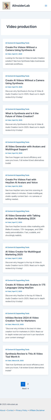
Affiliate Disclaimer (37, 410)
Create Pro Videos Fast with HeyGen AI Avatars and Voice (21, 181)
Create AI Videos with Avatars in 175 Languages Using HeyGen (25, 286)
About (2, 410)
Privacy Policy (21, 410)
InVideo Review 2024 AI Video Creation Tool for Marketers (22, 319)
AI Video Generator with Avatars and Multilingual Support (25, 148)
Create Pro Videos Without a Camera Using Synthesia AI (21, 49)
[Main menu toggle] (46, 5)
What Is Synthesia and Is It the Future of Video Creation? (22, 115)
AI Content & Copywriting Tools (17, 43)
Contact (10, 410)
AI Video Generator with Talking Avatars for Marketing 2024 (22, 217)
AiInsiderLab (21, 5)
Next (25, 388)
